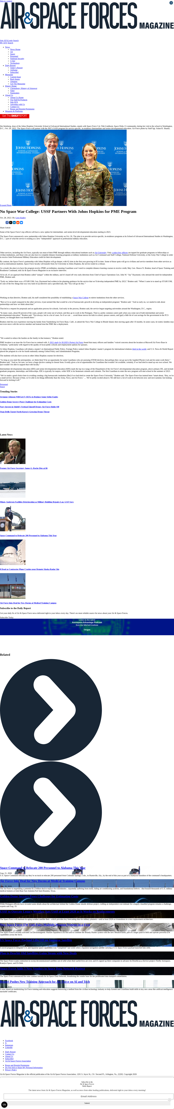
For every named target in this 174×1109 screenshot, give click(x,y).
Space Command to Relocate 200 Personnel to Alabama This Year (28, 535)
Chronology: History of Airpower (23, 88)
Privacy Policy (11, 1070)
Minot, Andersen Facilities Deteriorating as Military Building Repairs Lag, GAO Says (37, 502)
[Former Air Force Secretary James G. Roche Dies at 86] (12, 463)
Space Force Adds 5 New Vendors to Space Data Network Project (42, 968)
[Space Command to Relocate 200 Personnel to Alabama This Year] (12, 531)
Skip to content (6, 1)
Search (16, 40)
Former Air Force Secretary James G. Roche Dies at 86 (24, 468)
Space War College (81, 298)
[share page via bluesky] (21, 223)
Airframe (13, 70)
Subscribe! (14, 72)
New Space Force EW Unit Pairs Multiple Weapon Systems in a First (45, 924)
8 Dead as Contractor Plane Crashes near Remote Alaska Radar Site (29, 569)
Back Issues (15, 79)
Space (12, 54)
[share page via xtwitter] (10, 223)
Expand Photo (5, 205)
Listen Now (87, 634)
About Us (9, 95)
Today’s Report (16, 68)
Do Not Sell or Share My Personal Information (24, 1068)
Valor (12, 91)
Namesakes (14, 93)
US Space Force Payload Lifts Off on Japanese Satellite (36, 940)
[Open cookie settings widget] (4, 1105)
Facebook (9, 1041)
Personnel (14, 56)
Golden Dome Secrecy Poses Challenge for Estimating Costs (39, 896)
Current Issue (15, 77)
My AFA (3, 43)
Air (11, 52)
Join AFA (4, 40)
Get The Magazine (17, 84)
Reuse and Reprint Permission (22, 109)
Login (10, 40)
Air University (100, 253)
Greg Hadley (20, 218)
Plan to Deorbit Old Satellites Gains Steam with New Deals (38, 953)
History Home (11, 86)
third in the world (139, 349)
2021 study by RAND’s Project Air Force (66, 342)
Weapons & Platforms (14, 111)
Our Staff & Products (18, 100)
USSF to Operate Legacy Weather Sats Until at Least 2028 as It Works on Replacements (57, 911)
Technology (15, 63)
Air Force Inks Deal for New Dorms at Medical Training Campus (28, 603)
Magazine (9, 75)
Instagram (9, 1045)
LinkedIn (8, 1047)
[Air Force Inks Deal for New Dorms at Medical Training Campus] (12, 598)
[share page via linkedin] (14, 223)
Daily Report (10, 65)
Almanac (13, 81)
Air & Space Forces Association (18, 1061)
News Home (15, 49)
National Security (17, 59)
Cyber (12, 61)
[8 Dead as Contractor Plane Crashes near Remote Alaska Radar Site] (12, 564)
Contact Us (14, 107)
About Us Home (17, 97)
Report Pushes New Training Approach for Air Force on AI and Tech (45, 981)
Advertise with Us (17, 104)
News (7, 47)
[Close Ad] (169, 1100)
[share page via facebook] (7, 223)
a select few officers (120, 253)
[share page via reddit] (17, 223)
